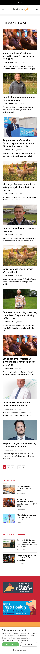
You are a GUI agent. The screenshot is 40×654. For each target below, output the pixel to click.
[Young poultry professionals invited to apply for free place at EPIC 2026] (20, 39)
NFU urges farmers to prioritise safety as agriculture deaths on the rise (19, 187)
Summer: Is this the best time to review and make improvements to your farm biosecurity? (27, 543)
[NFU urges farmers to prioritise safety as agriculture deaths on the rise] (20, 171)
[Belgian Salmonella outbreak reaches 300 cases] (9, 489)
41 (19, 467)
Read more (26, 640)
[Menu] (3, 8)
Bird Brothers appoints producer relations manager (19, 98)
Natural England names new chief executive (20, 229)
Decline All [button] (29, 644)
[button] (20, 650)
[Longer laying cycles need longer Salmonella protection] (9, 559)
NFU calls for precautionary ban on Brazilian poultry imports (27, 517)
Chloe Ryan (9, 62)
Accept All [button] (10, 644)
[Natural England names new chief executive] (20, 215)
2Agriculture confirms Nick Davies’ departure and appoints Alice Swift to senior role (18, 143)
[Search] (36, 8)
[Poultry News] (21, 9)
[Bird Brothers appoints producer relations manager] (20, 83)
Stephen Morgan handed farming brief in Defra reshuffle (19, 445)
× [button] (37, 629)
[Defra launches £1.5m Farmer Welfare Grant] (20, 255)
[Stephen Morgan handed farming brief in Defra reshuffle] (20, 430)
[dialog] (20, 640)
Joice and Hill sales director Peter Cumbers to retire (17, 404)
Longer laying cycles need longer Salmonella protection (26, 558)
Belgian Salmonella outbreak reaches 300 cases (25, 488)
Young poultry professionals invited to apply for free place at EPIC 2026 (19, 56)
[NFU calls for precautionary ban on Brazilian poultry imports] (9, 518)
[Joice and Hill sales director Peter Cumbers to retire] (20, 389)
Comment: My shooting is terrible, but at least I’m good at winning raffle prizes (20, 315)
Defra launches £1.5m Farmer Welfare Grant (18, 270)
